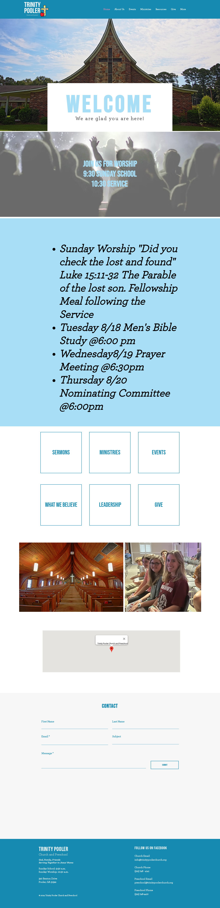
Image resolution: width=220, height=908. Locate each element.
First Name (47, 721)
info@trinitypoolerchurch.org (151, 860)
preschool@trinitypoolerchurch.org (154, 882)
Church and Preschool (53, 854)
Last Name (118, 721)
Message (46, 753)
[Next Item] (196, 577)
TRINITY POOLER (53, 849)
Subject (116, 736)
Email (44, 736)
